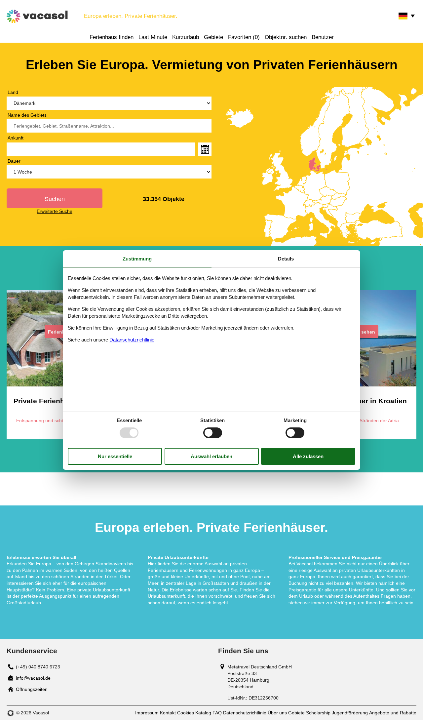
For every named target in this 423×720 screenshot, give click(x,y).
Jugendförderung (350, 712)
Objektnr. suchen (286, 37)
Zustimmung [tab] (137, 258)
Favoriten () (244, 37)
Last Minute (152, 37)
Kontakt (168, 712)
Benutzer (323, 37)
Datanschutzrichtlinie (131, 339)
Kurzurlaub (185, 37)
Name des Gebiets (27, 115)
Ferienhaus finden (112, 37)
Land (13, 92)
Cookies (185, 712)
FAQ (217, 712)
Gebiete (213, 37)
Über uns (277, 712)
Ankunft (15, 137)
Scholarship (318, 712)
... (205, 149)
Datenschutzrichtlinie (244, 712)
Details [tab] (286, 258)
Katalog (203, 712)
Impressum (147, 712)
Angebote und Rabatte (392, 712)
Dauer (14, 161)
